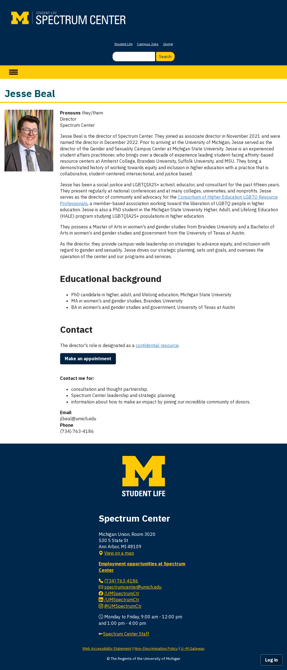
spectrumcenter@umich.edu (132, 587)
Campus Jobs (148, 44)
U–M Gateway (193, 648)
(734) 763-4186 (121, 581)
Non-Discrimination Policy (156, 648)
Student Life (123, 44)
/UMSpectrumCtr (121, 593)
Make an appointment (88, 358)
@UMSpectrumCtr (123, 606)
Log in (271, 660)
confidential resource (157, 345)
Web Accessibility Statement (106, 648)
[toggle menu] (13, 72)
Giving (168, 44)
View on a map (119, 553)
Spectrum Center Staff (126, 634)
